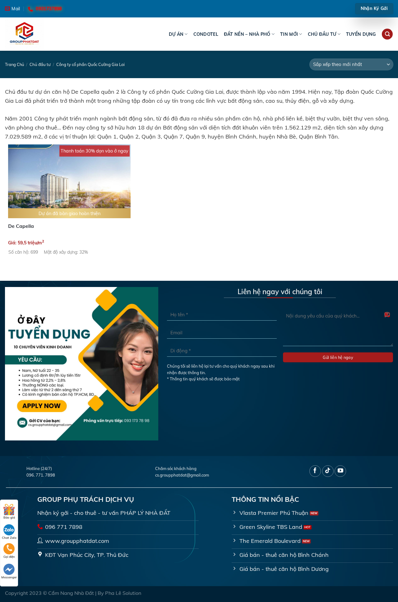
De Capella (21, 226)
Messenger (9, 577)
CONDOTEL (205, 34)
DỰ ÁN (176, 34)
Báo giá (9, 517)
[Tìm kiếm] (387, 34)
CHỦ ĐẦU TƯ (322, 34)
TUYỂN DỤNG (361, 34)
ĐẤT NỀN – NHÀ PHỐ (247, 34)
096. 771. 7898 (40, 475)
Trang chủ (14, 64)
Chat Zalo (9, 538)
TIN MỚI (289, 34)
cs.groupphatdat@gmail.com (182, 475)
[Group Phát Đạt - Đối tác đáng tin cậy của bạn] (36, 34)
